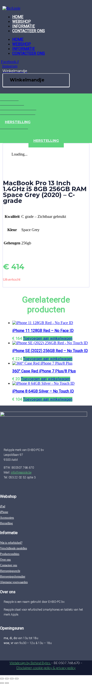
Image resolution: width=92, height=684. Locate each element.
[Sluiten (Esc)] (17, 678)
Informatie (23, 26)
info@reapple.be (21, 472)
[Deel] (12, 678)
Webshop (21, 21)
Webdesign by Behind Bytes (30, 663)
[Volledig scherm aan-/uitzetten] (7, 678)
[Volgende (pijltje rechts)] (7, 683)
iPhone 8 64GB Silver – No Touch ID (43, 391)
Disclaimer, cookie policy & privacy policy (46, 668)
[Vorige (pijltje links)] (2, 683)
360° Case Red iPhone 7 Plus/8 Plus (44, 371)
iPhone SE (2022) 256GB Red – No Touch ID (50, 350)
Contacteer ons (28, 30)
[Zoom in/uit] (2, 678)
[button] (47, 338)
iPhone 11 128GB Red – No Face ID (43, 330)
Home (17, 16)
